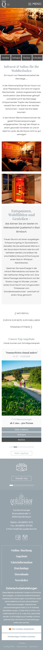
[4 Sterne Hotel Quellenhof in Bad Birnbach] (4, 4)
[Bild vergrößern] (21, 388)
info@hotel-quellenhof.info (25, 529)
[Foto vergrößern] (21, 31)
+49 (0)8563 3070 (25, 522)
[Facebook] (18, 538)
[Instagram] (25, 538)
